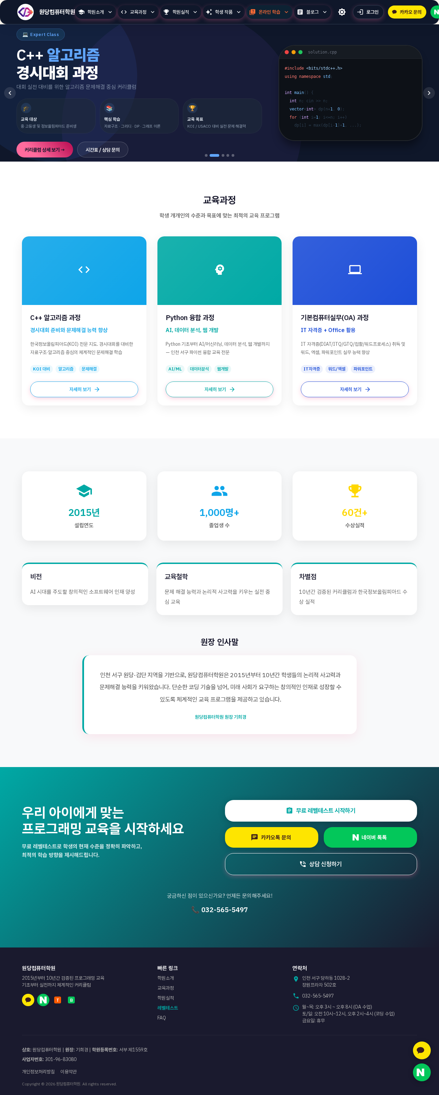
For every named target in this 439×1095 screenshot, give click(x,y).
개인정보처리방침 (38, 1072)
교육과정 (138, 12)
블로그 (312, 12)
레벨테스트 (167, 1008)
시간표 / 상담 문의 (103, 149)
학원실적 (181, 12)
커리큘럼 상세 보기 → (45, 149)
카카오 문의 (411, 12)
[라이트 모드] (342, 12)
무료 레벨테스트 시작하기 (325, 810)
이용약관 (68, 1072)
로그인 (372, 12)
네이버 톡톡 (374, 837)
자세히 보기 (80, 389)
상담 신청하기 (325, 864)
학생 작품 (224, 12)
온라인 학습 (269, 12)
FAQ (161, 1018)
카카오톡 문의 (276, 837)
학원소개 (95, 12)
